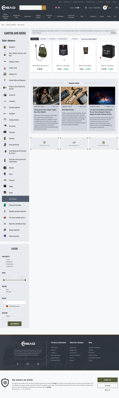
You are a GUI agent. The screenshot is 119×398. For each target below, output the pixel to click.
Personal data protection (95, 358)
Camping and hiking (11, 25)
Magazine (108, 2)
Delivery (53, 350)
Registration (97, 8)
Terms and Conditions (75, 355)
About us (72, 358)
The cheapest (52, 39)
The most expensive (63, 39)
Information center (90, 2)
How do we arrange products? (89, 39)
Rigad (2, 25)
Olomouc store (73, 350)
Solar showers (21, 25)
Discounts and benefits (78, 2)
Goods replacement (56, 355)
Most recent (43, 39)
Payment (53, 353)
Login (90, 8)
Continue (113, 33)
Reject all (107, 390)
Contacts (115, 2)
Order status (67, 2)
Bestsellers (34, 39)
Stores (60, 2)
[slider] (4, 280)
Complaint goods (55, 358)
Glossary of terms (93, 355)
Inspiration (100, 2)
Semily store (73, 347)
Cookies (90, 360)
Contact (72, 360)
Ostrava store (73, 353)
